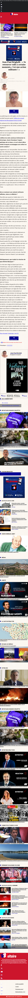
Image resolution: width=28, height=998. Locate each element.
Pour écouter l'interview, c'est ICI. (9, 333)
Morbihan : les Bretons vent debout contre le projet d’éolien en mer (20, 34)
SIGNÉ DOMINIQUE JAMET (8, 534)
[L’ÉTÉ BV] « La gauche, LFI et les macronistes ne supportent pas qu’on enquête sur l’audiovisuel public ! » (13, 599)
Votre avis (5, 668)
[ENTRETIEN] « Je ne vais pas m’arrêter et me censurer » (12, 804)
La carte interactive (8, 621)
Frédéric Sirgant (15, 913)
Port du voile (4, 82)
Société (24, 81)
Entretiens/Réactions (11, 81)
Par (5, 37)
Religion (20, 81)
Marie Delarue (14, 522)
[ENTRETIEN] (13, 769)
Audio (7, 81)
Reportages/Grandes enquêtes (11, 410)
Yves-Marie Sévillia (15, 892)
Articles (4, 81)
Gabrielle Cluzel (14, 925)
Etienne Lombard (15, 529)
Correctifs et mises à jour (10, 825)
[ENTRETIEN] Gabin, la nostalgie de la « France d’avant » (12, 822)
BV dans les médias (7, 644)
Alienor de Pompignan (16, 933)
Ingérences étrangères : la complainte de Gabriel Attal (12, 843)
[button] (14, 467)
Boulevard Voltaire (15, 899)
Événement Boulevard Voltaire (11, 865)
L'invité (4, 580)
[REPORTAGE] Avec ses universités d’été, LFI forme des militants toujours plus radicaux (7, 34)
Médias (4, 557)
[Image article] (7, 27)
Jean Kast (13, 507)
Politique (17, 81)
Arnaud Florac (14, 514)
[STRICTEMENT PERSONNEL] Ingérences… (9, 552)
